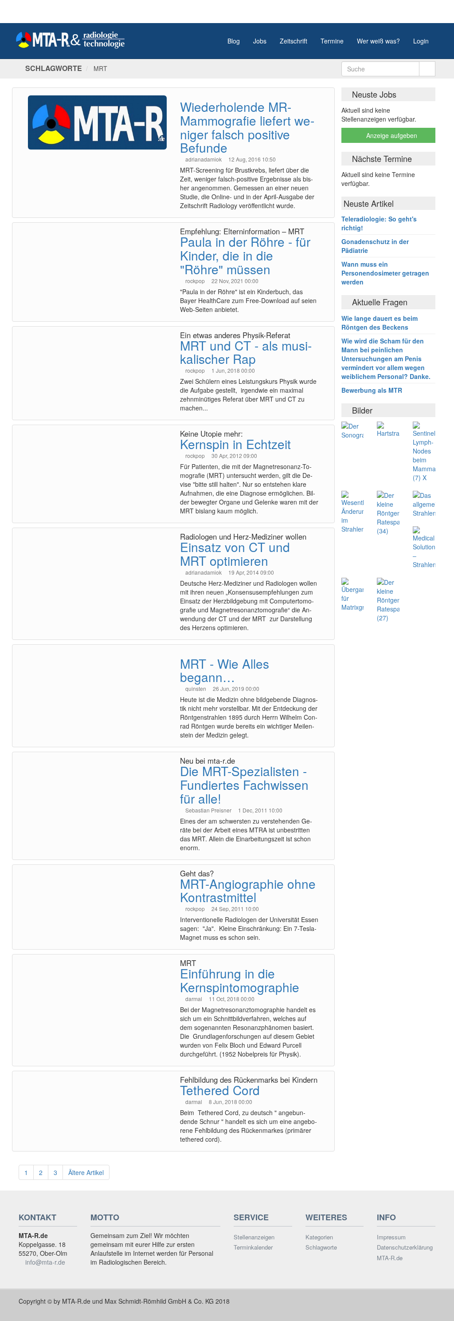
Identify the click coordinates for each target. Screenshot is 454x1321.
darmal (194, 998)
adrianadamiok (204, 159)
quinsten (196, 688)
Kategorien (319, 1237)
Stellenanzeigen (254, 1237)
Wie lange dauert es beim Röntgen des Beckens (379, 322)
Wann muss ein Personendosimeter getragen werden (385, 273)
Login (421, 40)
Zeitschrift (293, 40)
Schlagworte (321, 1247)
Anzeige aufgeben (390, 135)
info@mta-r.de (45, 1262)
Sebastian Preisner (209, 810)
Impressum (391, 1237)
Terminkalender (253, 1247)
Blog (233, 40)
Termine (332, 40)
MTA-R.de (390, 1258)
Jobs (259, 40)
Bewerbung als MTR (371, 390)
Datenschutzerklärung (405, 1247)
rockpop (195, 280)
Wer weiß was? (378, 40)
